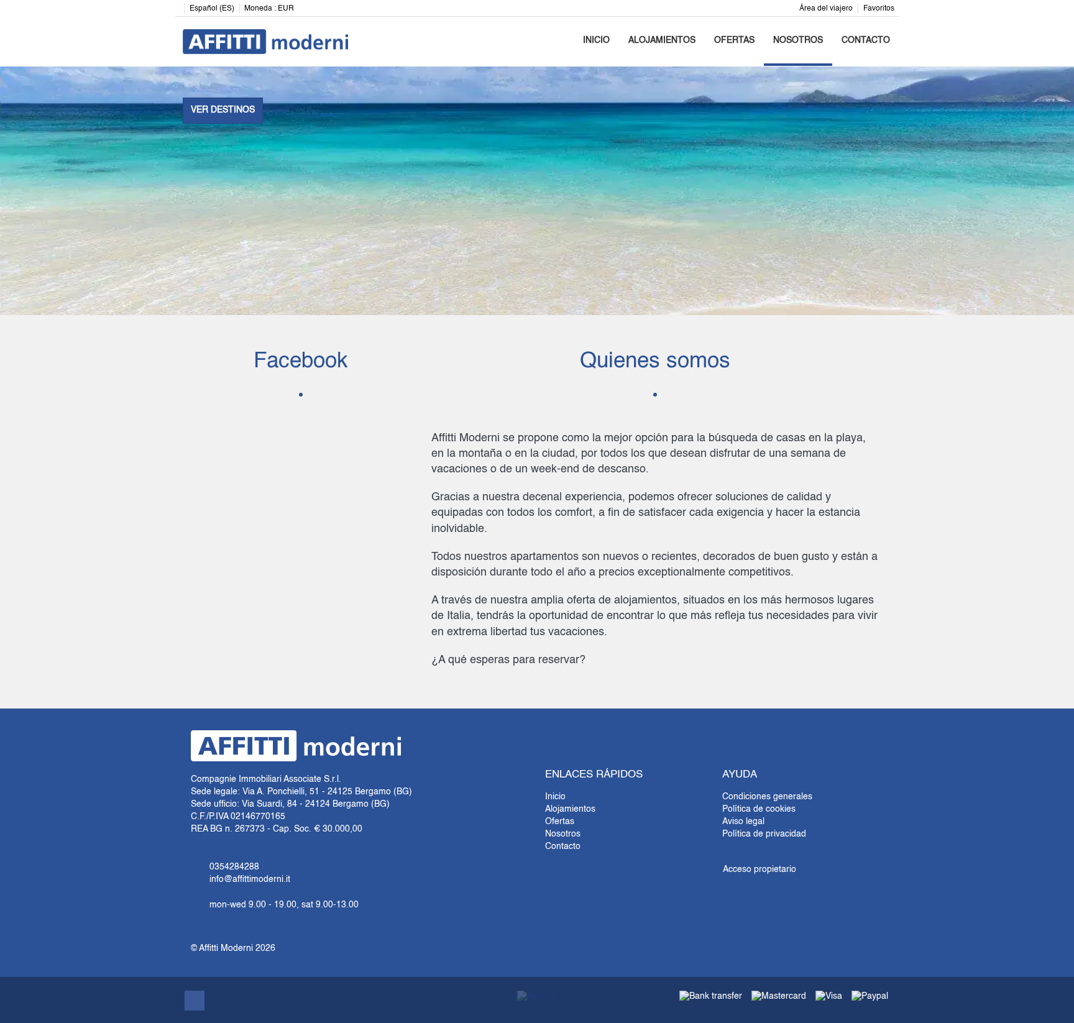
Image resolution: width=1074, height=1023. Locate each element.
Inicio (596, 40)
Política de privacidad (764, 834)
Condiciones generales (767, 796)
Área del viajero (826, 8)
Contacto (866, 40)
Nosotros (798, 40)
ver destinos (223, 110)
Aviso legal (743, 821)
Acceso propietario (759, 869)
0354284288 (234, 867)
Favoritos (878, 8)
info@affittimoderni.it (249, 879)
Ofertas (734, 40)
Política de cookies (759, 809)
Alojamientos (661, 40)
